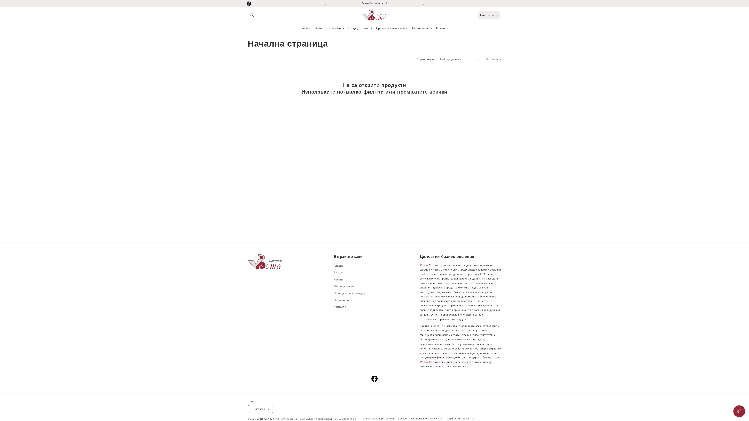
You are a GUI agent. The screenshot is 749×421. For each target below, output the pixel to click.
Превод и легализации (349, 293)
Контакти (340, 307)
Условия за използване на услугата (420, 418)
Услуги (338, 279)
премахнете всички (422, 91)
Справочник (342, 300)
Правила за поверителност (377, 418)
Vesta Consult (265, 418)
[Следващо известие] (424, 3)
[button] (252, 15)
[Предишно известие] (325, 3)
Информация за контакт (461, 418)
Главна (338, 265)
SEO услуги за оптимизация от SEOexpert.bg (328, 418)
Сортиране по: (426, 59)
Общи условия (344, 286)
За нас (338, 272)
